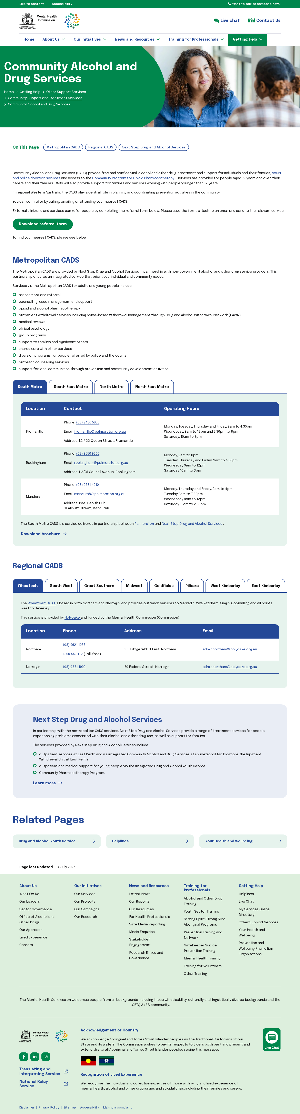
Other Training (195, 974)
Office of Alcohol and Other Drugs (36, 919)
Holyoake (72, 617)
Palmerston (144, 524)
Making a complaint (117, 1107)
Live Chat (246, 901)
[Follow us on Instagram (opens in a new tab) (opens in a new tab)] (45, 1056)
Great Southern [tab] (99, 586)
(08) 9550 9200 (87, 453)
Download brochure (40, 534)
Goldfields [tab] (164, 586)
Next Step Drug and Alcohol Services (154, 147)
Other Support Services (258, 922)
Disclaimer (26, 1107)
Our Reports (139, 901)
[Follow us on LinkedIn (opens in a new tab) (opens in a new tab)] (34, 1056)
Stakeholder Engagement (140, 942)
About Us (28, 886)
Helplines (246, 894)
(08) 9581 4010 (87, 485)
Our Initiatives (88, 886)
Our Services (84, 894)
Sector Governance (35, 909)
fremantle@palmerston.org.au (100, 431)
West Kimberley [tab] (225, 586)
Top (289, 1103)
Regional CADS (100, 147)
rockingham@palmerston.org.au (101, 463)
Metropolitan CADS (63, 147)
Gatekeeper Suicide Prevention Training (200, 948)
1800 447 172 (73, 654)
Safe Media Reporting (147, 924)
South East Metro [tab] (71, 387)
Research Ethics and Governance (146, 955)
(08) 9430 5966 (87, 422)
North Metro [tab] (111, 387)
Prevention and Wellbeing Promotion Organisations (256, 948)
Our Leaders (29, 901)
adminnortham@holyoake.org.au (230, 649)
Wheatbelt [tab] (28, 586)
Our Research (85, 917)
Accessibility (89, 1107)
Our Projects (84, 901)
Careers (26, 945)
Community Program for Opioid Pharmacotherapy (133, 178)
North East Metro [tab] (152, 387)
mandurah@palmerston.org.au (99, 494)
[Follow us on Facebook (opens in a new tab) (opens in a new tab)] (23, 1056)
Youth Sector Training (201, 911)
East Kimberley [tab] (266, 586)
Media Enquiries (142, 932)
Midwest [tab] (134, 586)
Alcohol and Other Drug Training (203, 901)
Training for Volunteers (203, 966)
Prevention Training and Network (203, 935)
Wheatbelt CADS (41, 603)
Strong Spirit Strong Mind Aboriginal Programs (204, 921)
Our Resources (141, 909)
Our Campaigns (86, 909)
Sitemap (69, 1107)
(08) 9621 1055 (74, 645)
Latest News (139, 894)
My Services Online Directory (254, 912)
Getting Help (251, 886)
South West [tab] (61, 586)
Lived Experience (33, 937)
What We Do (29, 894)
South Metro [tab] (30, 387)
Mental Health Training (202, 958)
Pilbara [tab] (192, 586)
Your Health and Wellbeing (252, 932)
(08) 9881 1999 (74, 667)
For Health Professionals (149, 917)
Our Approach (30, 930)
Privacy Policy (49, 1107)
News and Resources (149, 886)
